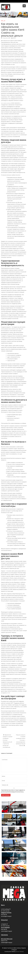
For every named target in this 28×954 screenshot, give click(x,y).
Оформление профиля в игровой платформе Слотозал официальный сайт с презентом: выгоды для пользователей (7, 741)
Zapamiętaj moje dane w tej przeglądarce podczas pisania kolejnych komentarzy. (13, 791)
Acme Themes (20, 951)
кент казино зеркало (6, 103)
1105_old (3, 20)
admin (14, 38)
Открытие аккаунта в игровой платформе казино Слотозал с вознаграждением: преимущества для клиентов (20, 740)
